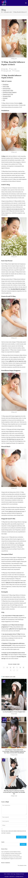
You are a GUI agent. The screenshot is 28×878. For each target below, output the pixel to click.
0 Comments (17, 70)
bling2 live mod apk (16, 439)
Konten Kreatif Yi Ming (8, 90)
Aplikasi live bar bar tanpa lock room (14, 209)
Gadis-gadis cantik (7, 70)
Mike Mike (5, 69)
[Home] (1, 12)
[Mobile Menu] (26, 2)
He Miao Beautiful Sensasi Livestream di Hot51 (10, 855)
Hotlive (8, 873)
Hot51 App (13, 873)
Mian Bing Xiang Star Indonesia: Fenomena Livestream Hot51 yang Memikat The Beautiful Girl (14, 792)
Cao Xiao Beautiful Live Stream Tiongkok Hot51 (14, 711)
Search (2, 842)
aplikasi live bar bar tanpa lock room (16, 511)
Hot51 (5, 873)
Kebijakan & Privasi (20, 873)
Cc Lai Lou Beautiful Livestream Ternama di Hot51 (11, 853)
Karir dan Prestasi (6, 88)
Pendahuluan (5, 84)
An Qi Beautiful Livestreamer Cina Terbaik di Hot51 (11, 856)
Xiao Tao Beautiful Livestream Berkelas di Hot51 (11, 851)
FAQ (4, 100)
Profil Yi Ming (6, 86)
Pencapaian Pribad (7, 96)
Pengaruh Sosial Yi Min (8, 94)
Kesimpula (5, 98)
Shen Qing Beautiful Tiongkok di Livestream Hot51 (11, 858)
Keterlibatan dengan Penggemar (10, 92)
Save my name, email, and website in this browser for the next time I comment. (13, 832)
